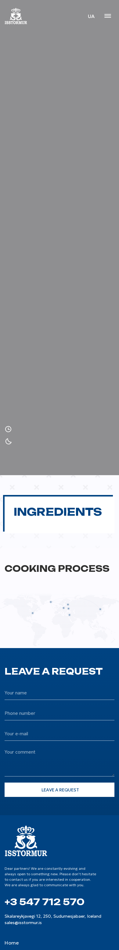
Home (12, 943)
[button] (107, 16)
